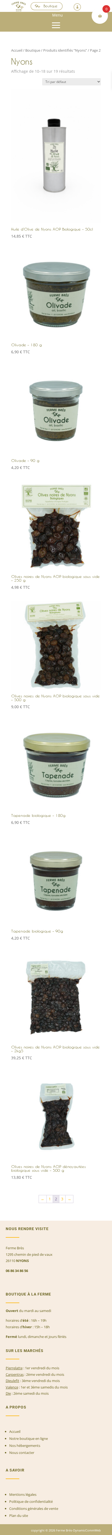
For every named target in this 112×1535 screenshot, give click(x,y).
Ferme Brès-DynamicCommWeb (78, 1530)
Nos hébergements (24, 1445)
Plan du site (18, 1515)
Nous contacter (21, 1452)
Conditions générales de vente (33, 1508)
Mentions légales (22, 1494)
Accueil (16, 50)
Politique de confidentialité (31, 1501)
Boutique (50, 6)
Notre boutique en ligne (28, 1438)
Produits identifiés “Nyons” (65, 50)
